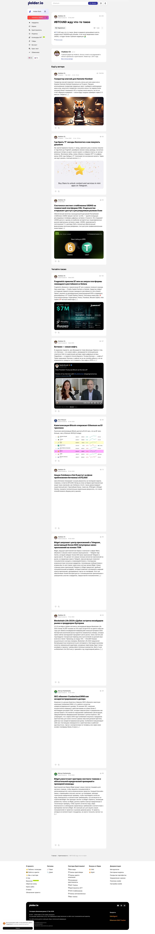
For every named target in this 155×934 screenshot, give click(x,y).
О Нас (28, 878)
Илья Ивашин (62, 420)
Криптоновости (63, 17)
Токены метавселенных (77, 894)
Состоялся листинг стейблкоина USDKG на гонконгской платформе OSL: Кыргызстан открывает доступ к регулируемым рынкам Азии (78, 208)
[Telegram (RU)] (124, 905)
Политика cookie (115, 881)
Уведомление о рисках (117, 878)
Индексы (35, 34)
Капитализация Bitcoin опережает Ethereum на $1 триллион (78, 426)
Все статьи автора (67, 59)
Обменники (35, 52)
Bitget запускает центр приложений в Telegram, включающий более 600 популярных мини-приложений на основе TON (77, 545)
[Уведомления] (101, 3)
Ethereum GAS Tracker (118, 920)
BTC (56, 32)
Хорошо (18, 928)
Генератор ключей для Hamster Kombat (73, 79)
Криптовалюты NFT (76, 888)
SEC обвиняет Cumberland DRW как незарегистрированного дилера (71, 697)
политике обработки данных (20, 924)
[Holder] (33, 905)
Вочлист (34, 45)
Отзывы (28, 889)
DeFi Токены (73, 885)
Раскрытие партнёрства (118, 875)
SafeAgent (113, 916)
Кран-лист (35, 48)
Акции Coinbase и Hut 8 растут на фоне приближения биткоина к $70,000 (73, 476)
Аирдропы (35, 22)
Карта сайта (30, 887)
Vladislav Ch (61, 16)
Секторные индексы (117, 872)
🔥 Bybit (91, 872)
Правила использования (36, 924)
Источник (59, 40)
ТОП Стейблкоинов (75, 891)
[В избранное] (55, 128)
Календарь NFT (37, 37)
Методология (114, 869)
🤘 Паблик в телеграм (33, 869)
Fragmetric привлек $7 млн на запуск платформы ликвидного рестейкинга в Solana (78, 282)
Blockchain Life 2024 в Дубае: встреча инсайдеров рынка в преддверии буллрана (78, 621)
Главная (54, 855)
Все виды (72, 869)
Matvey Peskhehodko (64, 691)
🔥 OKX (91, 869)
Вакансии (29, 881)
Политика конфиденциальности (37, 922)
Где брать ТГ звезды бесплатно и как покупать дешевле (77, 143)
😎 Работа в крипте (32, 872)
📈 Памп (50, 869)
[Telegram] (121, 905)
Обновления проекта (33, 892)
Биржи (34, 26)
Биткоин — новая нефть (65, 347)
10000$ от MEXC (37, 17)
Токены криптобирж (76, 872)
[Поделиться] (58, 128)
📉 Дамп (50, 872)
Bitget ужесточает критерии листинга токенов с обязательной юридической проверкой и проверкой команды (77, 781)
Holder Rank (37, 11)
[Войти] (105, 3)
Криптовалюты (37, 30)
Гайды (34, 41)
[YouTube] (118, 905)
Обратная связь (31, 884)
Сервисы (61, 75)
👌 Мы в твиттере (32, 875)
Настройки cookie (116, 884)
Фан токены (73, 896)
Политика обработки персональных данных (41, 925)
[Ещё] (102, 28)
